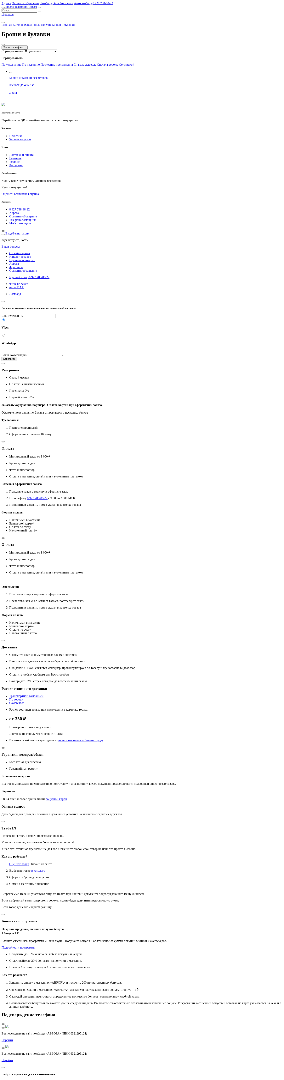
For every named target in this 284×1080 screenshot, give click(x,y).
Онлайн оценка (19, 253)
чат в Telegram (18, 283)
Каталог (18, 24)
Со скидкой (126, 64)
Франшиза (16, 267)
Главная (7, 24)
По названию (31, 64)
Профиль (8, 14)
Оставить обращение (25, 3)
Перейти (7, 1040)
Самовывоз (16, 703)
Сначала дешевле (85, 64)
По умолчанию (12, 64)
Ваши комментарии (14, 355)
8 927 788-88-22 (103, 3)
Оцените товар (19, 864)
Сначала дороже (108, 64)
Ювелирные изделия (38, 24)
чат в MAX (16, 287)
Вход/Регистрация (17, 233)
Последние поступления (57, 64)
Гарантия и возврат (22, 260)
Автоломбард (83, 3)
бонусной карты (56, 799)
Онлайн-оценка (63, 3)
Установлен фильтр (14, 47)
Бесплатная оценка (26, 194)
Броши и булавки (63, 24)
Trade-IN (14, 161)
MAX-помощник (20, 223)
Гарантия (15, 158)
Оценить (7, 194)
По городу (16, 699)
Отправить (9, 358)
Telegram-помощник (22, 219)
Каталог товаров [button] (20, 256)
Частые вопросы (20, 139)
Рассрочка (16, 165)
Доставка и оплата (21, 154)
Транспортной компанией (26, 696)
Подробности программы (18, 947)
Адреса (6, 3)
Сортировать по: (12, 51)
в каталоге (38, 870)
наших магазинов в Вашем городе (80, 740)
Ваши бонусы (11, 246)
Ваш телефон (10, 315)
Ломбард (46, 3)
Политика (15, 135)
